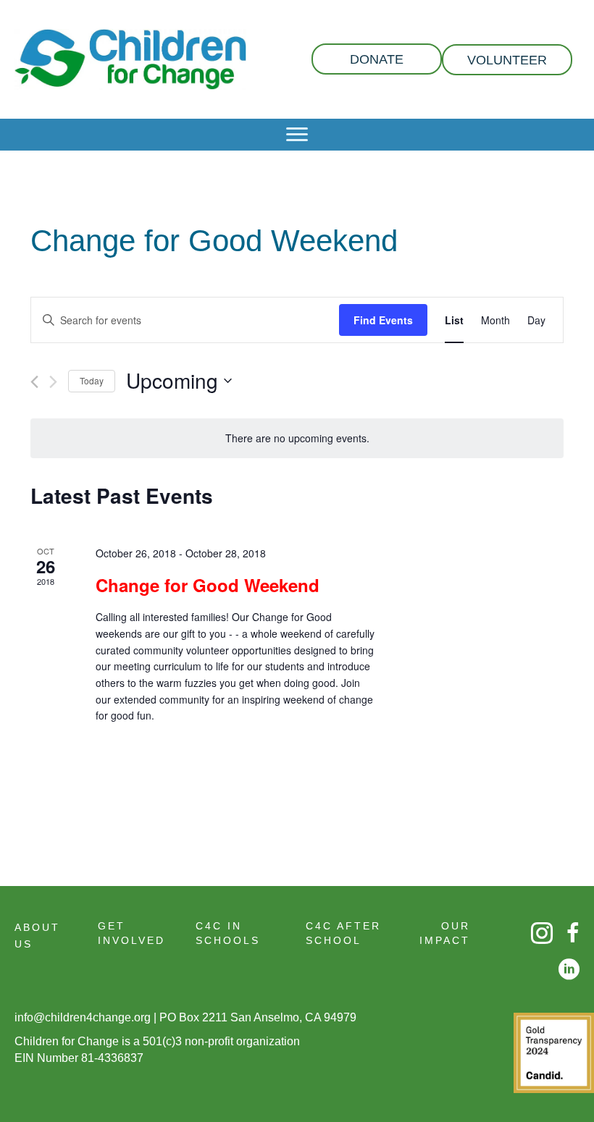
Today (92, 380)
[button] (376, 59)
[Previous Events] (34, 382)
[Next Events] (53, 382)
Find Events (383, 320)
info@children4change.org (82, 1017)
